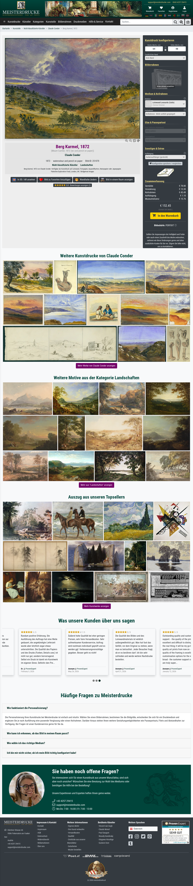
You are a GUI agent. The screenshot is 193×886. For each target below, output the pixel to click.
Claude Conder (54, 28)
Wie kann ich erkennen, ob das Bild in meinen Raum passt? (38, 733)
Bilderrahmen (64, 21)
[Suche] (175, 22)
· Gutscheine (72, 846)
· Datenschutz (42, 836)
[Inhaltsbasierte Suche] (181, 22)
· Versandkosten (73, 833)
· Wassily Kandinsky (105, 836)
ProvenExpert (16, 669)
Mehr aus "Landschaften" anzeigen (96, 485)
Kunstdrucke (14, 21)
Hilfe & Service (96, 21)
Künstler (26, 21)
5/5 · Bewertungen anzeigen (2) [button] (78, 185)
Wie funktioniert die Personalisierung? (27, 708)
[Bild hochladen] (188, 22)
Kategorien (38, 21)
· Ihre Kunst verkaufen (75, 829)
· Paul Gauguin (103, 833)
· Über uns (41, 846)
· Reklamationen (43, 843)
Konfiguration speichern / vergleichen (166, 163)
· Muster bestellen (74, 849)
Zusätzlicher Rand (151, 54)
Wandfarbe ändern (87, 179)
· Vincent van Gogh (105, 826)
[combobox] (165, 58)
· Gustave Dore (103, 843)
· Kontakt (40, 826)
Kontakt (109, 21)
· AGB (39, 833)
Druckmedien (80, 21)
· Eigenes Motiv (73, 826)
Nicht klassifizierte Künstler (34, 28)
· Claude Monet (104, 829)
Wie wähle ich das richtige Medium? (26, 743)
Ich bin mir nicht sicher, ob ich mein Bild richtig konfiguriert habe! (41, 752)
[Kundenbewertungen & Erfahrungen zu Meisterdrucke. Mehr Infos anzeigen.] (175, 832)
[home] (4, 21)
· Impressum (41, 829)
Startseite (6, 28)
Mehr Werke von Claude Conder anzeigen (96, 365)
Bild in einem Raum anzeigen (118, 179)
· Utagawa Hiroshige (106, 839)
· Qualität (70, 836)
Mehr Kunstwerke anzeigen (96, 606)
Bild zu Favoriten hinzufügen (57, 179)
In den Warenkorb (167, 215)
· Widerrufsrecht (43, 839)
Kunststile (51, 21)
